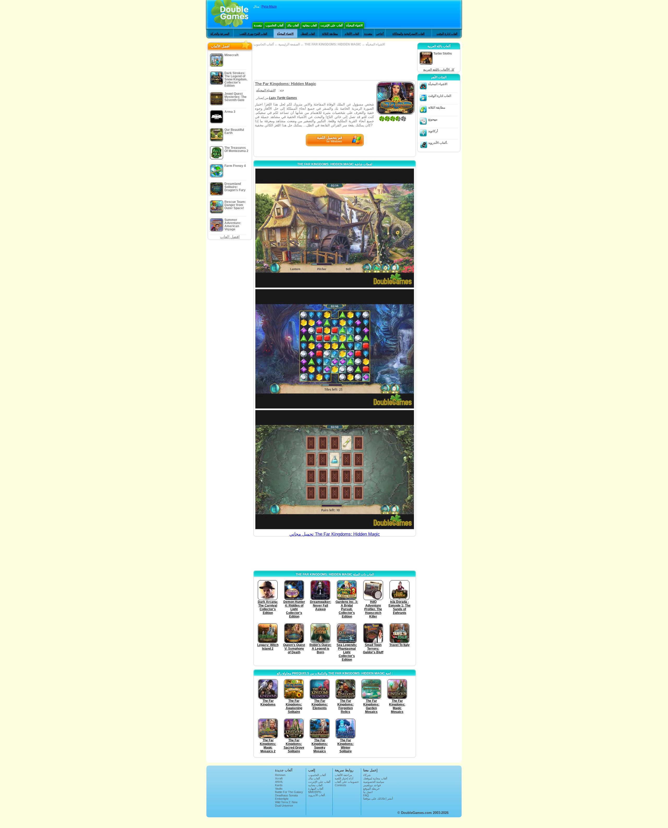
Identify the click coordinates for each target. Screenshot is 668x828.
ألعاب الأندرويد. (438, 143)
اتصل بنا (368, 792)
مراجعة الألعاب (343, 775)
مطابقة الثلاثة (330, 33)
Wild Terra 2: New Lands (286, 804)
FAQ (366, 795)
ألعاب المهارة (315, 788)
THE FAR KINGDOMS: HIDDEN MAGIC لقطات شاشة (334, 164)
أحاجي (380, 33)
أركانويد (433, 131)
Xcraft (279, 778)
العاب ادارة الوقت (447, 33)
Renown (280, 775)
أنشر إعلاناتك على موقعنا (378, 798)
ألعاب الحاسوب (274, 25)
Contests (340, 785)
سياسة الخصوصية (373, 781)
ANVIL (279, 781)
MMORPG (314, 792)
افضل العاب (230, 236)
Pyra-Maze (269, 6)
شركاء (367, 775)
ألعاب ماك (293, 25)
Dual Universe (284, 805)
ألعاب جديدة (284, 770)
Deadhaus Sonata (286, 795)
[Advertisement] (334, 63)
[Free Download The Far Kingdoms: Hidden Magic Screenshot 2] (334, 348)
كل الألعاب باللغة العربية (438, 70)
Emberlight (281, 798)
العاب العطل (308, 33)
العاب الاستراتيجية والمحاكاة (408, 33)
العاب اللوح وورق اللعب (253, 33)
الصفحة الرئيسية (289, 44)
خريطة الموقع (371, 788)
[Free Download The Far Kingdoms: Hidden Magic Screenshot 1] (334, 228)
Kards (279, 785)
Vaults (279, 788)
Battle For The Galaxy (289, 792)
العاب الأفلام (352, 33)
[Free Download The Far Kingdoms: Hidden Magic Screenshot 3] (334, 469)
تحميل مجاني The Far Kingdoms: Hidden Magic (334, 534)
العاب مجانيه (309, 25)
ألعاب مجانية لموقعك (375, 778)
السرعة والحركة (219, 33)
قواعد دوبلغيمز (372, 785)
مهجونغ (432, 119)
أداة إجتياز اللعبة (344, 778)
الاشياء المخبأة (354, 25)
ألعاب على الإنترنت (331, 25)
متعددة (258, 25)
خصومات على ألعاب (347, 781)
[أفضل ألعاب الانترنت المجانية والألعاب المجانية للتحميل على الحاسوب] (229, 14)
